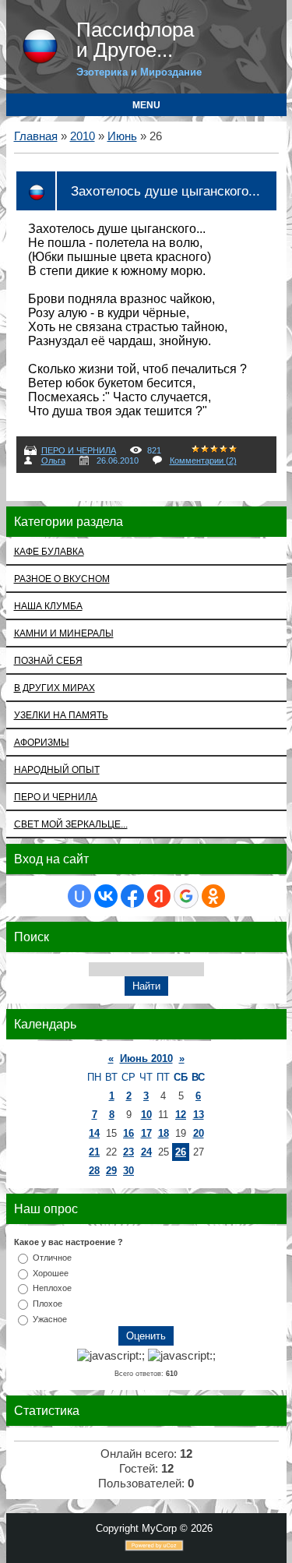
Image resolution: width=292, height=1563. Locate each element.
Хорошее (51, 1272)
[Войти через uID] (79, 896)
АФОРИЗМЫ (41, 742)
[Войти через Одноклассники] (213, 896)
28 (94, 1171)
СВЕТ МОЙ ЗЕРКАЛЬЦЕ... (71, 824)
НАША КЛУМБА (48, 606)
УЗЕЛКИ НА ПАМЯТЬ (61, 715)
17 (146, 1133)
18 (163, 1133)
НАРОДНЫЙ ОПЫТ (57, 769)
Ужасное (50, 1318)
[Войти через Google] (186, 896)
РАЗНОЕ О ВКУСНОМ (62, 578)
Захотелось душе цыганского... (165, 191)
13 (198, 1114)
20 (198, 1133)
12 (180, 1114)
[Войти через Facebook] (132, 896)
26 (180, 1152)
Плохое (47, 1303)
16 (128, 1133)
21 (94, 1152)
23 (128, 1152)
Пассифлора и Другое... (135, 40)
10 (146, 1114)
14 (94, 1133)
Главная (36, 136)
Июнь (122, 136)
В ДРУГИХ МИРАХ (54, 688)
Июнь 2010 (146, 1058)
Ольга (53, 460)
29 (111, 1171)
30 (128, 1171)
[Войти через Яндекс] (159, 896)
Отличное (52, 1256)
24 (146, 1152)
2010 (82, 136)
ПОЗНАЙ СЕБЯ (48, 660)
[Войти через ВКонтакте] (106, 896)
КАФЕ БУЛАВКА (49, 551)
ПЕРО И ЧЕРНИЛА (78, 450)
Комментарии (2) (203, 460)
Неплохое (52, 1288)
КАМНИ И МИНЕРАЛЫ (64, 633)
